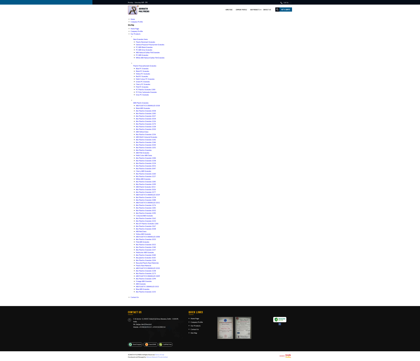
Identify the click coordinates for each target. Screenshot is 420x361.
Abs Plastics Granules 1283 (146, 113)
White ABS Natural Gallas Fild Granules (150, 58)
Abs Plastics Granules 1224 (146, 163)
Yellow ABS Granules (143, 234)
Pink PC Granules (142, 87)
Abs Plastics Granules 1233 (146, 221)
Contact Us (267, 10)
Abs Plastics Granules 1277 (146, 192)
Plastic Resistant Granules (145, 42)
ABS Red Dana (141, 231)
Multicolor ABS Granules (145, 252)
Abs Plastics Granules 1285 (146, 182)
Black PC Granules (142, 71)
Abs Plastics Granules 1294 (146, 279)
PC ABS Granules (142, 55)
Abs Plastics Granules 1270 (146, 124)
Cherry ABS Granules (143, 171)
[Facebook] (279, 324)
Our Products (255, 10)
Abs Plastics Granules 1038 (146, 229)
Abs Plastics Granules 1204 (146, 260)
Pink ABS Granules (142, 242)
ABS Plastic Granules (141, 103)
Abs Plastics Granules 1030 (146, 145)
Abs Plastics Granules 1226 (146, 121)
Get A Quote (285, 9)
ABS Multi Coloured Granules (146, 137)
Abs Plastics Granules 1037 (146, 116)
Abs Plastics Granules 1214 (146, 197)
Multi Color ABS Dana (144, 155)
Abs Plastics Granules (144, 150)
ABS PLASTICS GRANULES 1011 (148, 203)
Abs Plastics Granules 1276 (146, 205)
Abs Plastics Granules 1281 (146, 208)
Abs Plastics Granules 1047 (146, 168)
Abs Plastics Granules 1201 (146, 147)
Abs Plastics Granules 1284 (146, 158)
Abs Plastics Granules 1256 (146, 134)
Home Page (229, 10)
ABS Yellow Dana (142, 132)
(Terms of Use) (159, 355)
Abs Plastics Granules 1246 (146, 142)
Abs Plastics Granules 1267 (146, 226)
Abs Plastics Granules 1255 (146, 292)
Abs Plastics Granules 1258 (146, 161)
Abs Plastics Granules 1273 (146, 273)
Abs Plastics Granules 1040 (146, 255)
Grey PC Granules (142, 95)
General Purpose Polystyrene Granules (150, 45)
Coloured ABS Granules (144, 216)
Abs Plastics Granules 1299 (146, 184)
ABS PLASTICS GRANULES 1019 (148, 195)
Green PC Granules (143, 82)
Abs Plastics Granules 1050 (146, 129)
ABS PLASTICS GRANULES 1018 (148, 106)
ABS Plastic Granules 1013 (145, 187)
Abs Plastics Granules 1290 (146, 213)
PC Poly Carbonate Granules (146, 92)
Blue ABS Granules (142, 289)
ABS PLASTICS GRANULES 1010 (148, 268)
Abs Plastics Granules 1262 (146, 218)
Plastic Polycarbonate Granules (144, 66)
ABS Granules (141, 284)
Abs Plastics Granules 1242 (146, 140)
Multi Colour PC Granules (145, 79)
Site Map (194, 333)
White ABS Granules (143, 179)
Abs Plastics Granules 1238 (146, 271)
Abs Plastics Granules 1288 (146, 200)
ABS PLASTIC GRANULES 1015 (147, 286)
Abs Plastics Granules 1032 (146, 210)
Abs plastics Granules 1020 (146, 258)
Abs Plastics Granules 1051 (146, 166)
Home (133, 19)
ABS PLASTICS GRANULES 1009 (148, 276)
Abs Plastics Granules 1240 (146, 247)
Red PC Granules (142, 76)
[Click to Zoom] (225, 328)
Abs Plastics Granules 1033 (146, 239)
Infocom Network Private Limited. (157, 357)
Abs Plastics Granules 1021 (146, 245)
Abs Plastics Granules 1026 (146, 189)
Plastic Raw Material (143, 265)
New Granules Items (140, 39)
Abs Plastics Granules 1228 (146, 127)
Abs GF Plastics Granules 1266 (147, 224)
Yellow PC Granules (143, 74)
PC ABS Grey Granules (144, 50)
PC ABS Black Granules (144, 47)
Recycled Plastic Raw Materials (147, 263)
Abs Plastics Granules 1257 (146, 250)
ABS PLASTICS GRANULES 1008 (148, 237)
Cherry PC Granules (143, 84)
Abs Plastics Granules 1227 (146, 176)
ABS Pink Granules (142, 153)
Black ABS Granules (143, 108)
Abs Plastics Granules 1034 (146, 119)
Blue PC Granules (142, 68)
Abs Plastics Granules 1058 (146, 111)
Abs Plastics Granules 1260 (146, 174)
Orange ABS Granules (144, 281)
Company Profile (241, 10)
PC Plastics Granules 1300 (145, 89)
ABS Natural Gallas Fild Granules (148, 52)
